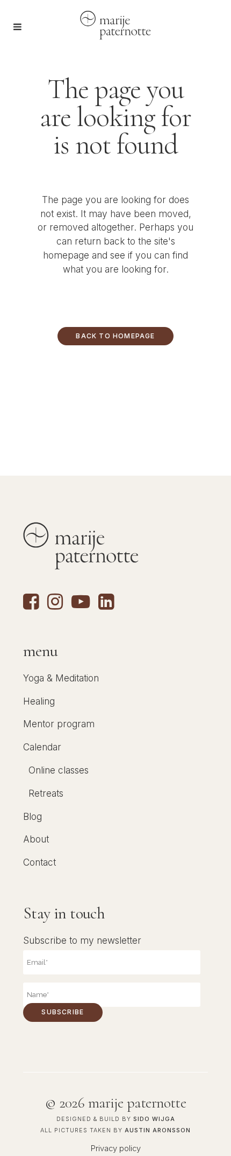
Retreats (45, 793)
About (36, 839)
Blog (32, 816)
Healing (39, 701)
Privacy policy (116, 1148)
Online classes (58, 770)
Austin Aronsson (158, 1130)
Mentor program (59, 723)
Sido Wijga (154, 1119)
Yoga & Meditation (61, 678)
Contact (39, 862)
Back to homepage (115, 336)
